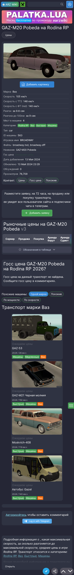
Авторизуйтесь (16, 515)
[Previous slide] (6, 46)
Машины (52, 125)
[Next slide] (67, 46)
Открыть (10, 566)
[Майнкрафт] (22, 4)
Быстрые (41, 125)
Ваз (15, 91)
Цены (8, 35)
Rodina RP (23, 125)
